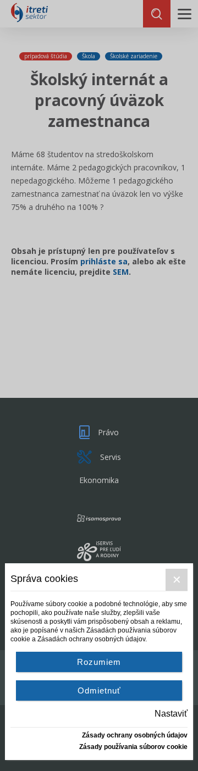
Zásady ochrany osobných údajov (135, 735)
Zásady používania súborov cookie (133, 747)
